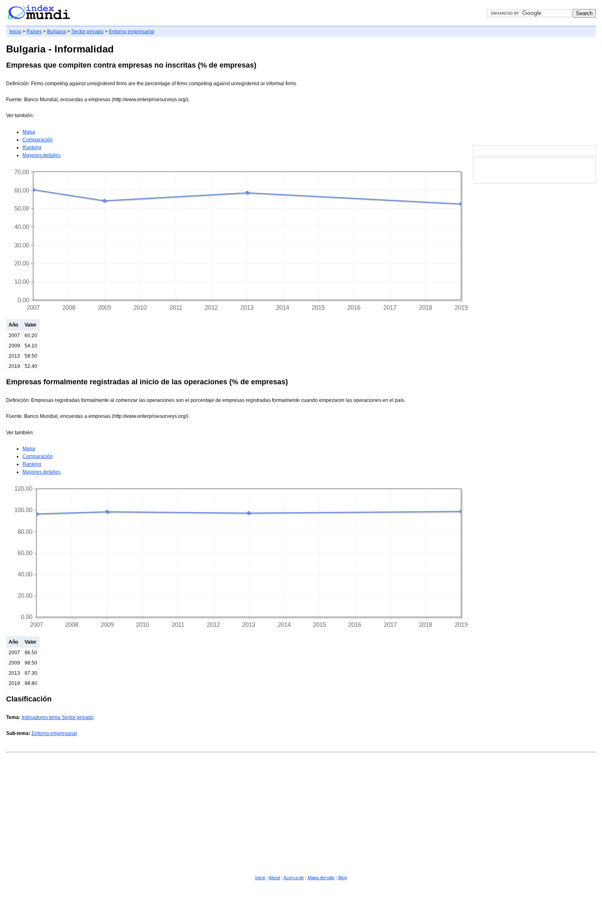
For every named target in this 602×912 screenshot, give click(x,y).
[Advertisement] (534, 92)
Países (34, 31)
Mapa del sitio (321, 877)
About (274, 877)
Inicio (15, 31)
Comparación (38, 140)
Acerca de (293, 877)
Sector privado (87, 31)
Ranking (32, 147)
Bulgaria (56, 31)
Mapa (29, 132)
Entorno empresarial (131, 31)
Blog (342, 877)
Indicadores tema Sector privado (58, 717)
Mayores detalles (42, 155)
